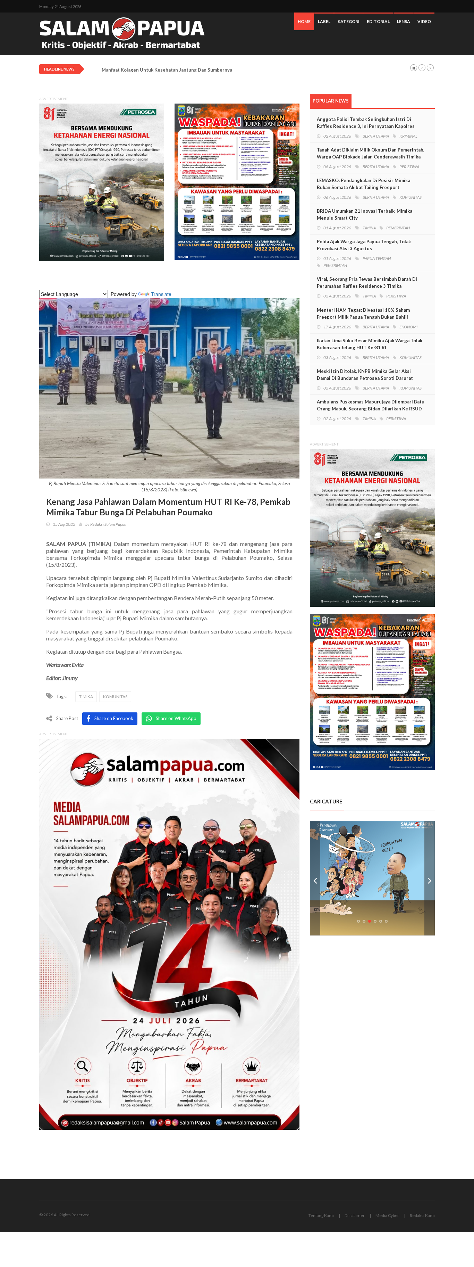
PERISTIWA (409, 166)
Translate (161, 294)
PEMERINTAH (398, 227)
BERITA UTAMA (376, 136)
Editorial (378, 21)
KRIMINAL (408, 136)
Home (304, 21)
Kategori (348, 21)
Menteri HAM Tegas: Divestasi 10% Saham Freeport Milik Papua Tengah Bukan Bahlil (363, 313)
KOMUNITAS (115, 696)
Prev (315, 878)
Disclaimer (355, 1215)
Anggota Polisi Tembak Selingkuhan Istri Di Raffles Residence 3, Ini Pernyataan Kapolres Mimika (366, 126)
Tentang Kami (321, 1215)
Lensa (403, 21)
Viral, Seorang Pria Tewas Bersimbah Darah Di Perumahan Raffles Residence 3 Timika (367, 282)
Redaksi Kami (422, 1215)
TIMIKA (86, 696)
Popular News (331, 101)
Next (429, 878)
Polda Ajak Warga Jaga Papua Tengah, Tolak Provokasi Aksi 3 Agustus (364, 245)
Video (424, 21)
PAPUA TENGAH (377, 258)
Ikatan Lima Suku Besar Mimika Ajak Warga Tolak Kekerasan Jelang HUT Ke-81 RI (369, 344)
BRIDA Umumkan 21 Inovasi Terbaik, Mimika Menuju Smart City (364, 214)
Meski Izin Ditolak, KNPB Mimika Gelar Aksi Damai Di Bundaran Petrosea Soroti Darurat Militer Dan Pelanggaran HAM (365, 378)
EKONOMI (408, 326)
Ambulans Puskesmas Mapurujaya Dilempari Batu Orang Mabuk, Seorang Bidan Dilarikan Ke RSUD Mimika (370, 408)
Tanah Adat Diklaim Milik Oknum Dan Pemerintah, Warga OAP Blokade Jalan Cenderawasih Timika (370, 153)
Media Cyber (387, 1215)
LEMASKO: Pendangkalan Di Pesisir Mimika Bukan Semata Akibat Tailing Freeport (363, 184)
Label (324, 21)
